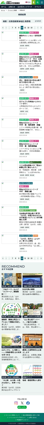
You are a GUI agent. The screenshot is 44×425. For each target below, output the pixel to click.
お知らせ (12, 7)
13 (31, 27)
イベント (38, 7)
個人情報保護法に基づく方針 (31, 415)
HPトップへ (22, 407)
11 (25, 27)
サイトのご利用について (13, 415)
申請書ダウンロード (22, 419)
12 (28, 27)
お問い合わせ (33, 417)
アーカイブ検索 (12, 10)
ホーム (3, 7)
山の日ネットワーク (25, 7)
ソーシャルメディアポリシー (17, 417)
